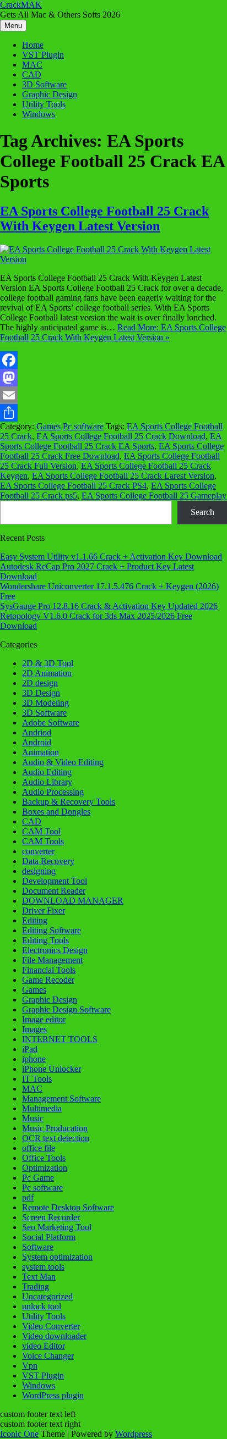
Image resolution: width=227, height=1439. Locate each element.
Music (33, 1118)
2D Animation (47, 673)
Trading (35, 1286)
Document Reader (53, 890)
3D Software (44, 84)
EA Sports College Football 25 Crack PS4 (73, 485)
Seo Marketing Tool (56, 1227)
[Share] (113, 413)
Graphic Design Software (66, 1009)
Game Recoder (48, 979)
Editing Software (51, 930)
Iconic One (19, 1433)
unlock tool (41, 1306)
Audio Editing (47, 772)
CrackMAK (21, 4)
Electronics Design (55, 950)
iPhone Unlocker (51, 1068)
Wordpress (133, 1433)
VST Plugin (43, 54)
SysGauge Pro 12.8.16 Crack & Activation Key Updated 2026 (109, 606)
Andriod (36, 732)
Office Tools (44, 1158)
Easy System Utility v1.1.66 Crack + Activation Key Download (111, 556)
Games (48, 426)
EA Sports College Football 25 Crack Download (121, 436)
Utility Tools (44, 104)
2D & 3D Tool (47, 663)
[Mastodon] (113, 377)
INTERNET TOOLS (60, 1039)
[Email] (113, 395)
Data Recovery (48, 861)
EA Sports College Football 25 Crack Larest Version (123, 475)
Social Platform (48, 1237)
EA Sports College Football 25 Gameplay (154, 495)
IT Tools (37, 1078)
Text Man (39, 1276)
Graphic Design (49, 94)
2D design (40, 683)
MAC (32, 64)
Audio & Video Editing (63, 762)
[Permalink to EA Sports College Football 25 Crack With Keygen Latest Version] (113, 259)
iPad (29, 1049)
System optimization (57, 1256)
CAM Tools (43, 841)
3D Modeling (45, 702)
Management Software (61, 1098)
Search (202, 512)
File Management (52, 960)
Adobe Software (50, 722)
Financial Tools (48, 970)
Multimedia (42, 1108)
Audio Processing (53, 791)
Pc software (83, 426)
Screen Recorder (51, 1217)
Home (33, 44)
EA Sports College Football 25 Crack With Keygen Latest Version (104, 218)
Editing (34, 920)
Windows (38, 114)
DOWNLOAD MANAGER (72, 900)
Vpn (29, 1365)
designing (39, 871)
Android (36, 742)
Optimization (44, 1167)
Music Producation (55, 1128)
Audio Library (47, 782)
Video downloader (54, 1336)
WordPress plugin (53, 1395)
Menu (13, 25)
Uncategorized (47, 1296)
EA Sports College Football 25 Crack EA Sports (111, 441)
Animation (40, 752)
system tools (43, 1266)
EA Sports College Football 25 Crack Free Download (112, 451)
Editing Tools (45, 940)
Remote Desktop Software (68, 1207)
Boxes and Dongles (56, 811)
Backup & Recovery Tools (68, 801)
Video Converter (51, 1326)
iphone (34, 1059)
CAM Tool (41, 831)
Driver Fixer (43, 910)
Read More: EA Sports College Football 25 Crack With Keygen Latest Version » (113, 332)
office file (38, 1148)
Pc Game (38, 1177)
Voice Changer (48, 1355)
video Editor (43, 1346)
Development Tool (54, 880)
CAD (31, 74)
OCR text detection (55, 1138)
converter (38, 851)
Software (37, 1247)
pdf (28, 1197)
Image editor (44, 1019)
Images (34, 1029)
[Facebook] (113, 360)
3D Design (41, 693)
